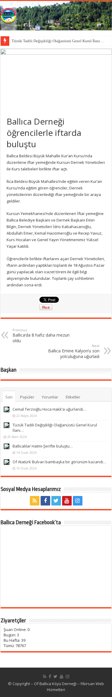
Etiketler (73, 397)
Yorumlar (50, 397)
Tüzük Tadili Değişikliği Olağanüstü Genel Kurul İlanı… (58, 41)
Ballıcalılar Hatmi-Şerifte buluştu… (43, 446)
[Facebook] (45, 501)
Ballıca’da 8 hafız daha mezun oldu (41, 335)
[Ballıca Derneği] (56, 15)
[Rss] (34, 501)
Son (9, 397)
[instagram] (77, 501)
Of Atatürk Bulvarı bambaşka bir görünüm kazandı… (59, 461)
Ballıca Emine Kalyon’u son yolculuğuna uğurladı (73, 351)
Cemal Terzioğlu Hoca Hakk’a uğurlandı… (49, 409)
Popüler (27, 397)
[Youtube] (67, 501)
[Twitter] (56, 501)
